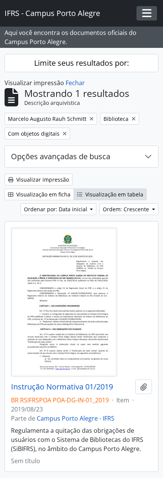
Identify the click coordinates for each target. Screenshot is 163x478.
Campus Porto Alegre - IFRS (75, 418)
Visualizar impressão (42, 179)
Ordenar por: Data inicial (56, 209)
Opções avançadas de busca (60, 156)
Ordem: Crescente (126, 209)
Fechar (75, 83)
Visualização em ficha (43, 194)
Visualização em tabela (113, 194)
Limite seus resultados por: (81, 63)
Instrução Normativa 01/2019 (62, 386)
